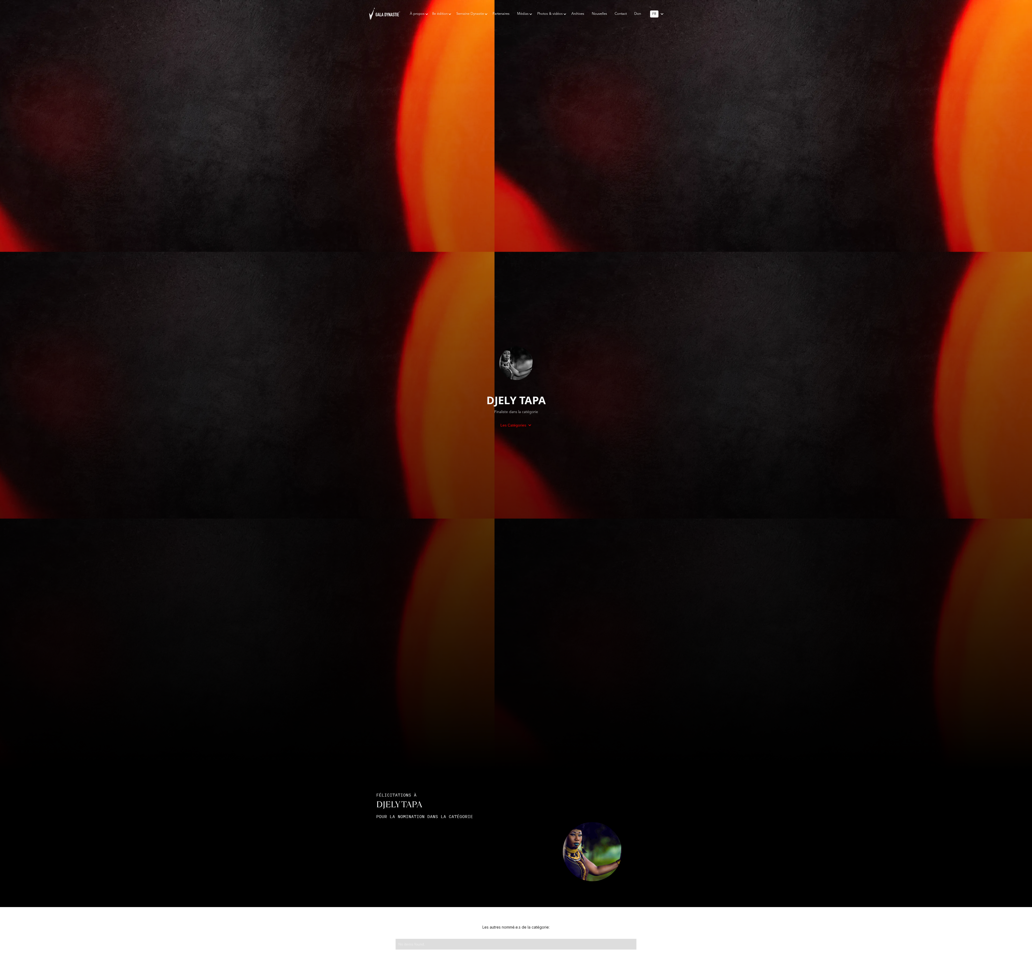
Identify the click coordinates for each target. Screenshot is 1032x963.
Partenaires (501, 14)
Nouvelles (599, 14)
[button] (417, 14)
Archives (577, 14)
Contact (621, 14)
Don (637, 14)
